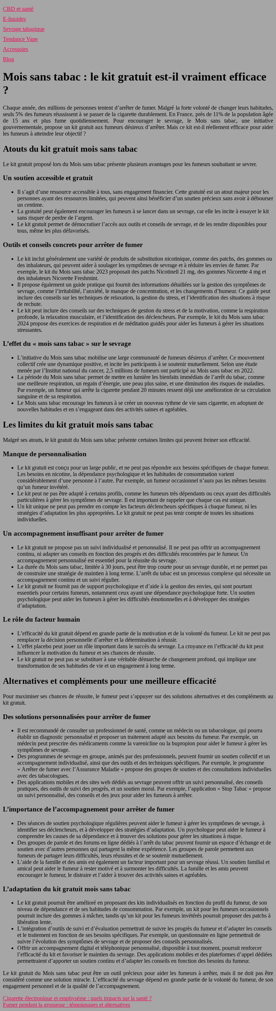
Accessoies (15, 49)
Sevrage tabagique (24, 29)
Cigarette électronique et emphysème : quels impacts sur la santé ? (77, 998)
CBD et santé (18, 9)
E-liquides (14, 19)
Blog (8, 59)
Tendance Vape (20, 39)
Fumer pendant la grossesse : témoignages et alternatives (66, 1005)
